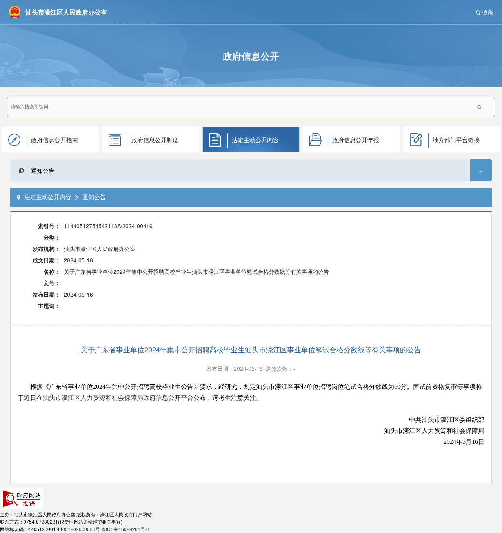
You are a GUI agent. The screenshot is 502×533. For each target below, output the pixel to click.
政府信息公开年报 (355, 140)
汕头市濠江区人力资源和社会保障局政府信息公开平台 (118, 397)
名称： (52, 271)
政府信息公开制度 (154, 140)
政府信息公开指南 (54, 140)
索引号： (49, 226)
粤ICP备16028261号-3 (125, 529)
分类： (52, 237)
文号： (52, 283)
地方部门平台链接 (456, 140)
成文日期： (46, 260)
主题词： (49, 306)
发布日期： (46, 294)
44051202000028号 (78, 529)
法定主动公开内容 (255, 140)
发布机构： (46, 249)
